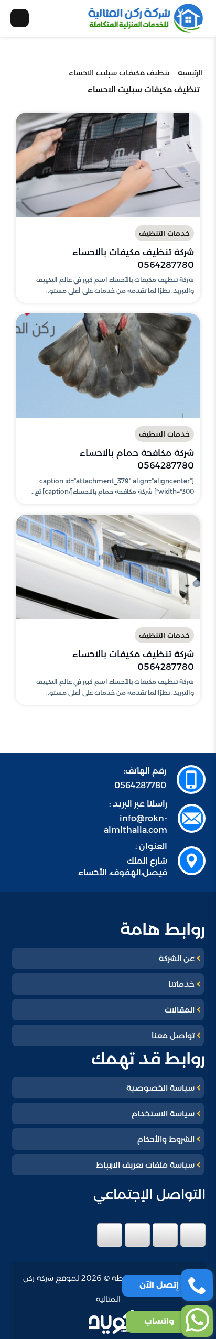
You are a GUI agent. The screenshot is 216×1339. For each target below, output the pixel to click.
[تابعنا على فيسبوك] (193, 1235)
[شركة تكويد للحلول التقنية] (117, 1322)
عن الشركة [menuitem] (177, 958)
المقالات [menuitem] (180, 1010)
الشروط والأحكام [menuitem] (166, 1139)
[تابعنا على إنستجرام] (137, 1235)
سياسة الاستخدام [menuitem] (163, 1113)
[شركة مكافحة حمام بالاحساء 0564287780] (108, 365)
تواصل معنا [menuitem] (173, 1035)
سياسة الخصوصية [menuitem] (160, 1088)
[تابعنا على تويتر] (165, 1235)
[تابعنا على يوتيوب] (109, 1235)
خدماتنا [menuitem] (181, 984)
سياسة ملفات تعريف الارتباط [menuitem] (145, 1165)
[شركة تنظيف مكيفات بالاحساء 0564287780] (108, 165)
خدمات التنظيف (164, 233)
